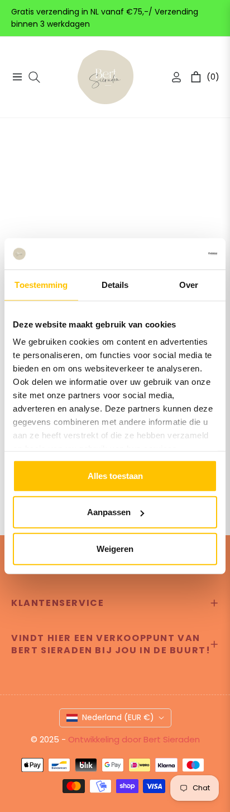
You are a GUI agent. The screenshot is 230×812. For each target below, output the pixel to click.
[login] (171, 77)
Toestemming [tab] (41, 284)
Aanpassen (109, 512)
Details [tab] (115, 284)
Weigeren (115, 548)
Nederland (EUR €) (118, 717)
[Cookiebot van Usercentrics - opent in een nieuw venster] (168, 254)
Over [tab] (188, 284)
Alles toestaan (115, 475)
